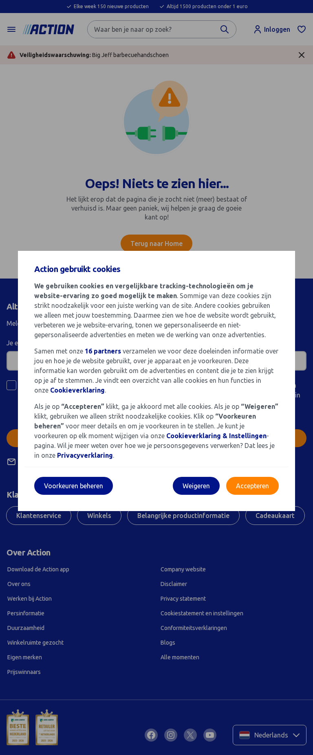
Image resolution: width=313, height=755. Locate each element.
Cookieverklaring (77, 390)
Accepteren (252, 485)
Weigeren (196, 485)
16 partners (103, 351)
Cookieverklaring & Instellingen (216, 435)
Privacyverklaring (85, 455)
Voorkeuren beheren (73, 485)
